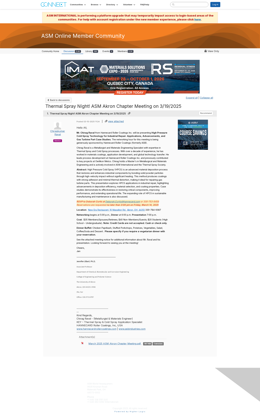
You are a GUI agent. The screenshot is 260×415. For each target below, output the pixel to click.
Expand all (192, 97)
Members (125, 51)
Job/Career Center (140, 392)
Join (133, 383)
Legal (178, 389)
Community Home (50, 51)
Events (107, 51)
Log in (215, 4)
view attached (116, 121)
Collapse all (206, 97)
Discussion (72, 51)
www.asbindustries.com (132, 328)
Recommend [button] (206, 113)
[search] (173, 4)
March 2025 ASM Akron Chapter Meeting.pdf (115, 343)
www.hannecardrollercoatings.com (96, 328)
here (197, 19)
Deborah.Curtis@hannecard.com (122, 201)
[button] (78, 4)
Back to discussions (60, 100)
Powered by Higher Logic (130, 411)
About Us (179, 386)
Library (91, 51)
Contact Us (180, 383)
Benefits (135, 386)
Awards (134, 389)
